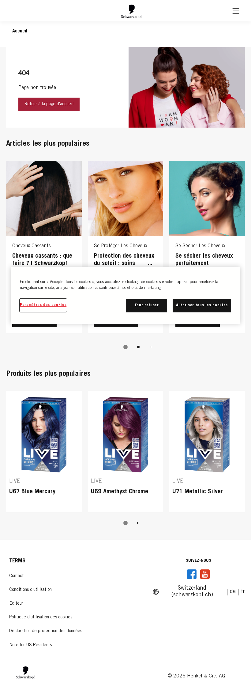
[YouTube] (205, 574)
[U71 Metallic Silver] (207, 451)
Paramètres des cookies (43, 305)
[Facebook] (192, 574)
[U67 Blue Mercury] (44, 451)
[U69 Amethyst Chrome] (125, 451)
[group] (125, 259)
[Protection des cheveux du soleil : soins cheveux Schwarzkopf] (125, 248)
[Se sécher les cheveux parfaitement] (207, 248)
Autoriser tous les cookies (202, 306)
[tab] (125, 347)
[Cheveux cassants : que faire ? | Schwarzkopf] (44, 248)
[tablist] (125, 347)
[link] (233, 592)
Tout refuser (146, 306)
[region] (125, 295)
